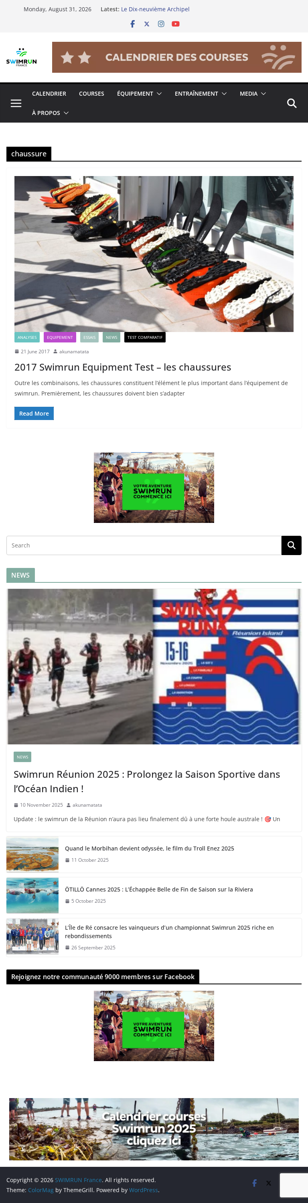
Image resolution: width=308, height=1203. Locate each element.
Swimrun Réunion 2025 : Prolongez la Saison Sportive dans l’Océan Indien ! (147, 781)
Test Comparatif (145, 337)
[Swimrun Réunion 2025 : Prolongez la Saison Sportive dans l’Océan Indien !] (154, 666)
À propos (46, 113)
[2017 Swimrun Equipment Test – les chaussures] (154, 254)
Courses (91, 93)
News (111, 337)
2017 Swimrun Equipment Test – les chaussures (122, 366)
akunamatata (74, 351)
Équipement (135, 93)
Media (248, 93)
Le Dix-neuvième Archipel (155, 9)
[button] (157, 93)
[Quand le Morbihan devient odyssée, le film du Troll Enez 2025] (32, 854)
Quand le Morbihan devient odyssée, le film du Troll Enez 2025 (149, 848)
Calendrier (49, 93)
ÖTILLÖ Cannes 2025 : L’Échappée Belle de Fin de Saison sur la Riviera (159, 889)
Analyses (27, 337)
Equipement (60, 337)
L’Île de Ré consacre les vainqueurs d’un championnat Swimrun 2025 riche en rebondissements (169, 932)
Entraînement (196, 93)
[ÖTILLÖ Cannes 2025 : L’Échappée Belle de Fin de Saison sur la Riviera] (32, 895)
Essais (89, 337)
